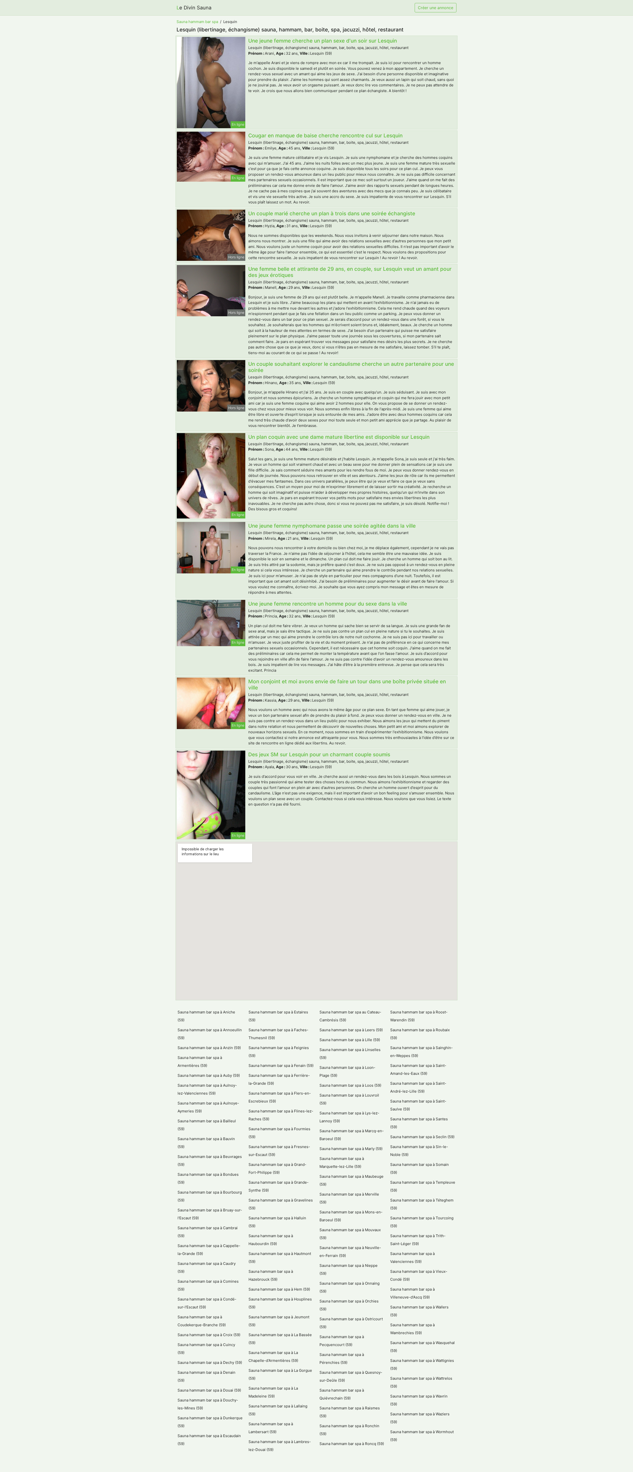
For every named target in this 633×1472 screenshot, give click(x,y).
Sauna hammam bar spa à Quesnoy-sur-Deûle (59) (350, 1376)
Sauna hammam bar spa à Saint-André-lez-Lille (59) (418, 1087)
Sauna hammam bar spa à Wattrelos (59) (421, 1382)
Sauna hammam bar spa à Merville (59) (349, 1198)
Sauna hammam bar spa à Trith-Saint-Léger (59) (418, 1239)
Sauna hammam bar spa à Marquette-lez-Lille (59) (341, 1162)
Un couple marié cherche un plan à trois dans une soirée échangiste (331, 213)
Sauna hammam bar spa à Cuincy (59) (206, 1348)
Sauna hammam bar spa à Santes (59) (419, 1123)
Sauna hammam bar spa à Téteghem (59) (421, 1204)
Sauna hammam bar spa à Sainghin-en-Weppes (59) (421, 1051)
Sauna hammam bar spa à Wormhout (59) (422, 1435)
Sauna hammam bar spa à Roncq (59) (351, 1443)
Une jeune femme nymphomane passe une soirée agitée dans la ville (332, 526)
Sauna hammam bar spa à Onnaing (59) (349, 1287)
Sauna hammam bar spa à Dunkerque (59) (210, 1422)
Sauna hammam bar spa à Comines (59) (208, 1285)
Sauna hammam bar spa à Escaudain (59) (209, 1439)
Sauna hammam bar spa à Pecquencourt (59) (341, 1340)
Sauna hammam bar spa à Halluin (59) (277, 1222)
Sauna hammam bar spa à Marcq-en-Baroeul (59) (351, 1135)
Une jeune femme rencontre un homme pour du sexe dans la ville (327, 604)
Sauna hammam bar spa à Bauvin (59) (206, 1142)
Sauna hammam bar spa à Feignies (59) (279, 1051)
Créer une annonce (435, 7)
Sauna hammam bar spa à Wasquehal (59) (422, 1346)
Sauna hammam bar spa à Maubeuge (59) (351, 1180)
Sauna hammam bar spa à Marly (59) (351, 1148)
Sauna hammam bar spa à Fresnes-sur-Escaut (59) (279, 1150)
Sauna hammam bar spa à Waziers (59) (420, 1418)
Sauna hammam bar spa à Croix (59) (209, 1334)
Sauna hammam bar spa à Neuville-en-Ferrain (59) (350, 1251)
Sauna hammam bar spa (197, 21)
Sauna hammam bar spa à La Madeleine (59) (273, 1392)
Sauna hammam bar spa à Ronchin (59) (349, 1429)
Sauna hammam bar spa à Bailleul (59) (207, 1125)
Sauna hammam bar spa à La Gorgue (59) (280, 1374)
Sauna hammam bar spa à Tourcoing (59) (421, 1222)
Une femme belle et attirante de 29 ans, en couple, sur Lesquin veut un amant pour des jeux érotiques (350, 272)
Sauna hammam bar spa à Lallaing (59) (278, 1410)
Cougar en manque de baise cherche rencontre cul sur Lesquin (325, 135)
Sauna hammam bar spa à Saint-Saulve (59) (418, 1105)
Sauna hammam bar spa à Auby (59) (209, 1075)
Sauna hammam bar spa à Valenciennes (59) (412, 1257)
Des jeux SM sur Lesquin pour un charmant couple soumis (319, 754)
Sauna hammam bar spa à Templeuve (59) (422, 1186)
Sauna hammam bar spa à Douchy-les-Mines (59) (208, 1404)
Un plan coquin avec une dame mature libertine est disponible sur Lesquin (339, 437)
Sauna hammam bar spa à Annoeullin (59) (210, 1034)
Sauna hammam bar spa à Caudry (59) (207, 1267)
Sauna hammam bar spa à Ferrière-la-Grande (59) (279, 1079)
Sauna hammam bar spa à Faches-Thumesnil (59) (278, 1034)
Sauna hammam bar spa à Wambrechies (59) (412, 1329)
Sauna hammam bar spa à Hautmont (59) (280, 1257)
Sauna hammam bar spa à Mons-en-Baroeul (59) (351, 1216)
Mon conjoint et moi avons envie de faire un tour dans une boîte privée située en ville (347, 684)
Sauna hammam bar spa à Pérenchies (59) (341, 1358)
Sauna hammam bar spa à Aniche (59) (206, 1016)
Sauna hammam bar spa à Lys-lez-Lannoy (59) (349, 1117)
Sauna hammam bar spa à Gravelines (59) (281, 1204)
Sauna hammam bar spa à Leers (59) (351, 1030)
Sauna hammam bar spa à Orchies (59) (349, 1305)
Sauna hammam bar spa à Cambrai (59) (208, 1232)
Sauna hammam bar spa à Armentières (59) (200, 1061)
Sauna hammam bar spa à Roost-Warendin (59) (419, 1016)
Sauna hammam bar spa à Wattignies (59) (422, 1364)
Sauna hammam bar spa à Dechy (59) (210, 1362)
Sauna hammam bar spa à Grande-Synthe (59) (279, 1186)
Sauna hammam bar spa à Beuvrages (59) (210, 1160)
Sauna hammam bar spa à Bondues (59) (208, 1178)
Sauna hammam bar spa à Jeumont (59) (279, 1321)
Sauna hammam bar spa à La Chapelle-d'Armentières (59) (273, 1356)
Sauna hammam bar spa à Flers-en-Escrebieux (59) (280, 1097)
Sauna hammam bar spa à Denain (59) (206, 1376)
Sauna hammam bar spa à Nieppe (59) (348, 1269)
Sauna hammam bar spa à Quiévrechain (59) (341, 1394)
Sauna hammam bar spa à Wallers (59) (419, 1311)
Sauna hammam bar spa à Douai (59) (209, 1390)
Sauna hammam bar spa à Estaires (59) (278, 1016)
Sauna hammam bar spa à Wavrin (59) (419, 1400)
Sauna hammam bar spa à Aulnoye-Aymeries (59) (208, 1107)
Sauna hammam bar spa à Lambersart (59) (271, 1428)
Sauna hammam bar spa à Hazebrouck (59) (271, 1275)
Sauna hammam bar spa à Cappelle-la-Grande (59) (209, 1249)
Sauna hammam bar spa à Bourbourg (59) (210, 1196)
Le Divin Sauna (194, 8)
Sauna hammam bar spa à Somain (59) (419, 1168)
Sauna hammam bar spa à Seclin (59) (422, 1136)
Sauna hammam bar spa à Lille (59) (349, 1039)
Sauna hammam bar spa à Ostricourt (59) (351, 1323)
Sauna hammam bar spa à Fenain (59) (281, 1065)
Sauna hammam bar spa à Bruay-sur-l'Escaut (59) (210, 1214)
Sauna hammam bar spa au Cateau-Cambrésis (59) (350, 1016)
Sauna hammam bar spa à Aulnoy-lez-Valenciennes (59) (207, 1089)
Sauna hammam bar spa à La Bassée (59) (280, 1338)
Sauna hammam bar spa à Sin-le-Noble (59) (419, 1150)
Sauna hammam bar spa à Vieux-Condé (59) (418, 1275)
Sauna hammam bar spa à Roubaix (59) (420, 1034)
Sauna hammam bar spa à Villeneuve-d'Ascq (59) (412, 1293)
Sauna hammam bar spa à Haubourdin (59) (271, 1239)
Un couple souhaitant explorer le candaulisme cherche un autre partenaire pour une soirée (351, 367)
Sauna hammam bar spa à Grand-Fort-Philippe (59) (277, 1168)
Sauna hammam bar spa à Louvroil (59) (349, 1099)
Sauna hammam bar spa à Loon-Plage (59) (347, 1071)
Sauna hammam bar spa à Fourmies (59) (279, 1133)
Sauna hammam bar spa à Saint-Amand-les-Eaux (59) (418, 1069)
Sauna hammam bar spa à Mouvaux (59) (350, 1233)
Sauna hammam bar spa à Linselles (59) (350, 1053)
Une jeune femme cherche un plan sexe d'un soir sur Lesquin (322, 41)
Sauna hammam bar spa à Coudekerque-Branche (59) (202, 1321)
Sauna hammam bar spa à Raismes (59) (349, 1412)
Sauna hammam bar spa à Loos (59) (350, 1085)
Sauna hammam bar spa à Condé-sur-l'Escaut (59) (207, 1303)
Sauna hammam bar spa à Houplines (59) (280, 1303)
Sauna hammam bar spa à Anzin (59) (209, 1047)
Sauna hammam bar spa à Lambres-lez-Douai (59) (280, 1445)
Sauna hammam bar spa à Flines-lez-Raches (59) (281, 1115)
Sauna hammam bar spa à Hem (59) (279, 1289)
